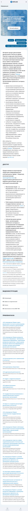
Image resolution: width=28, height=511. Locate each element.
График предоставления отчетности (16, 46)
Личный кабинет (14, 28)
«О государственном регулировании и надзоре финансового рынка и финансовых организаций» (13, 395)
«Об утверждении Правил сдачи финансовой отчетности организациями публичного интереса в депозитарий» (13, 324)
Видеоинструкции (21, 40)
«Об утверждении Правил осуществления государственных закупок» (12, 413)
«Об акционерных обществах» (11, 367)
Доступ (11, 40)
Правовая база (22, 43)
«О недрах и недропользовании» (12, 378)
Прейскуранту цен (8, 258)
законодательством (9, 178)
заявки (21, 205)
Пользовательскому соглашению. (13, 262)
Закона (18, 74)
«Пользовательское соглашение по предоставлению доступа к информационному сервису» (12, 481)
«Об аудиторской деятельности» (12, 372)
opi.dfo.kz (10, 157)
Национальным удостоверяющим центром (12, 265)
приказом (5, 272)
